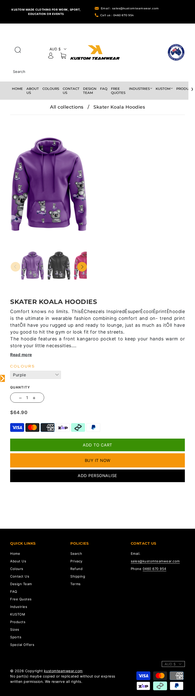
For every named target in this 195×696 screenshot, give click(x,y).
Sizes (14, 629)
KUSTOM (163, 89)
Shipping (77, 576)
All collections (67, 107)
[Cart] (63, 57)
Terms (75, 584)
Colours (50, 89)
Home (17, 89)
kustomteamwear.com (63, 671)
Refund (76, 569)
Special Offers (22, 645)
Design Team (89, 91)
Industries (139, 89)
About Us (32, 91)
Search (19, 71)
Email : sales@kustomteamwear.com (130, 8)
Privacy (76, 561)
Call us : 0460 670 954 (117, 15)
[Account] (51, 56)
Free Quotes (118, 91)
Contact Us (71, 91)
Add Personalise (97, 475)
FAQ (103, 89)
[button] (18, 118)
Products (17, 622)
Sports (15, 637)
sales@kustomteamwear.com (155, 561)
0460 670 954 (154, 569)
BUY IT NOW (97, 460)
